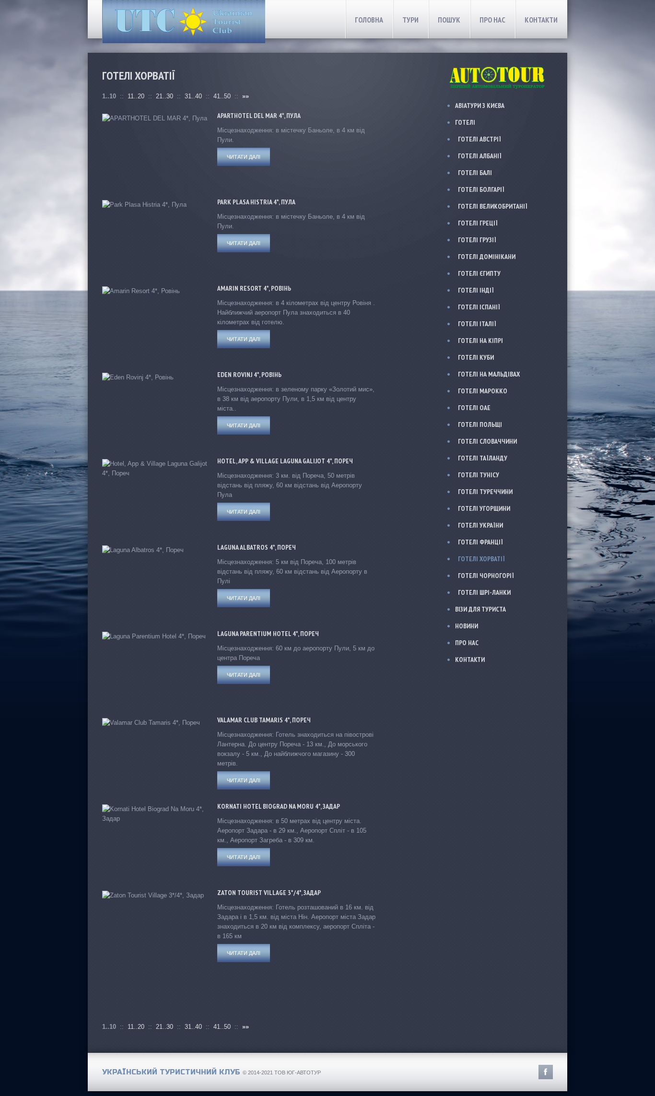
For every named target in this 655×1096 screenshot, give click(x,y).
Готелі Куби (476, 357)
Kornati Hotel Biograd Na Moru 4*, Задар (278, 806)
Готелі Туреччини (485, 491)
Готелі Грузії (477, 240)
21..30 (164, 96)
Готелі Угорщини (484, 508)
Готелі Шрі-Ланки (484, 592)
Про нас (492, 19)
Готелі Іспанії (479, 307)
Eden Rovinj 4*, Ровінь (249, 374)
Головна (369, 19)
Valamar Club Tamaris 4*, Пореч (264, 720)
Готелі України (480, 525)
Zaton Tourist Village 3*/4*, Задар (269, 892)
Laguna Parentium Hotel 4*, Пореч (268, 633)
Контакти (541, 19)
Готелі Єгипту (479, 273)
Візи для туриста (480, 609)
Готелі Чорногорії (486, 575)
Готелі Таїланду (482, 458)
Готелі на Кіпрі (480, 340)
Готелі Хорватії (481, 558)
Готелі (465, 122)
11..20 (136, 96)
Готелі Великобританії (492, 206)
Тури (410, 19)
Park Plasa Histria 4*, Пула (256, 202)
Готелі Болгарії (481, 189)
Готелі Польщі (480, 424)
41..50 (222, 96)
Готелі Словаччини (487, 441)
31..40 (193, 96)
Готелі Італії (477, 323)
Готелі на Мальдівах (489, 374)
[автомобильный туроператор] (498, 67)
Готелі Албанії (480, 156)
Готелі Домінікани (486, 256)
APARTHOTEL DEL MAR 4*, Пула (259, 115)
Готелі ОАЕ (474, 407)
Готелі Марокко (482, 391)
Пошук (449, 19)
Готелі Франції (480, 542)
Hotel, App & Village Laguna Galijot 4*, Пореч (285, 461)
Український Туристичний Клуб (171, 1072)
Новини (466, 626)
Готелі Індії (476, 290)
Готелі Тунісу (478, 475)
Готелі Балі (475, 172)
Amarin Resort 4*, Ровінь (254, 288)
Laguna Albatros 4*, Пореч (256, 547)
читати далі (243, 157)
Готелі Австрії (479, 139)
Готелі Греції (478, 223)
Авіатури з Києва (479, 105)
